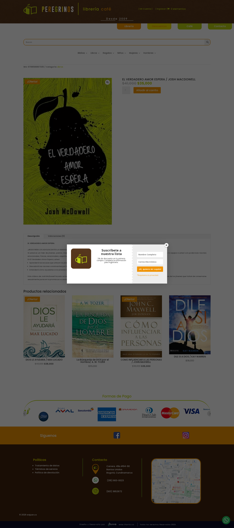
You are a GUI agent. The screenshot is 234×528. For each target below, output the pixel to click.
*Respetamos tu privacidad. (148, 275)
